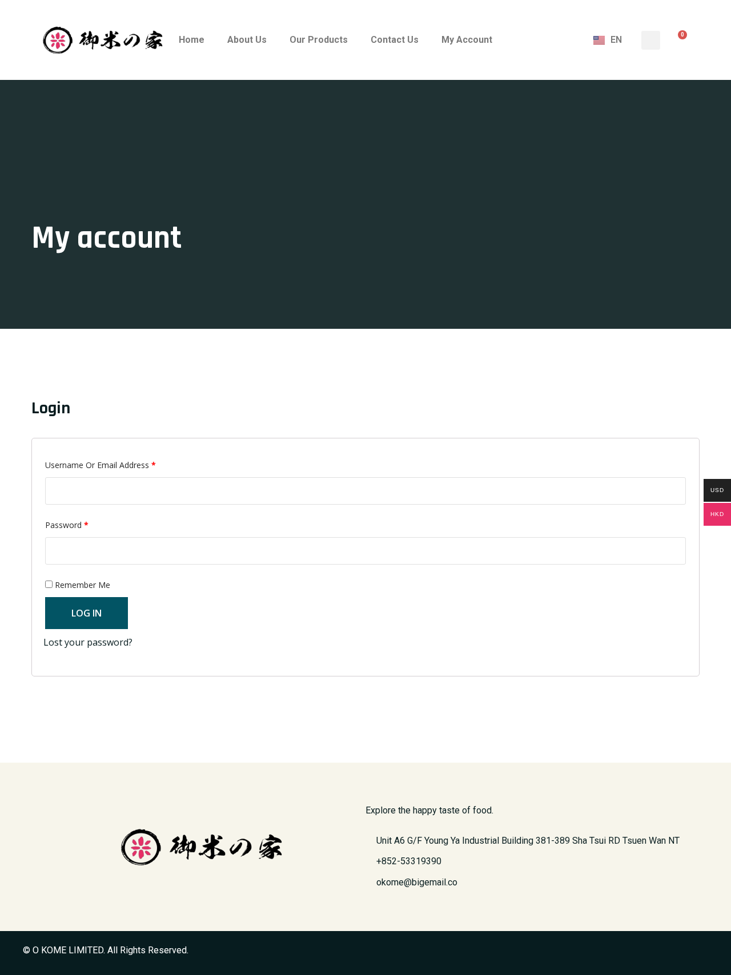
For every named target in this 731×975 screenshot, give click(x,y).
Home (191, 39)
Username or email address (116, 463)
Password (83, 523)
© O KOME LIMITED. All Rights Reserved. (105, 950)
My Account (466, 39)
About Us (247, 39)
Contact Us (395, 39)
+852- (408, 861)
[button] (650, 40)
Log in (86, 613)
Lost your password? (87, 642)
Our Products (319, 39)
